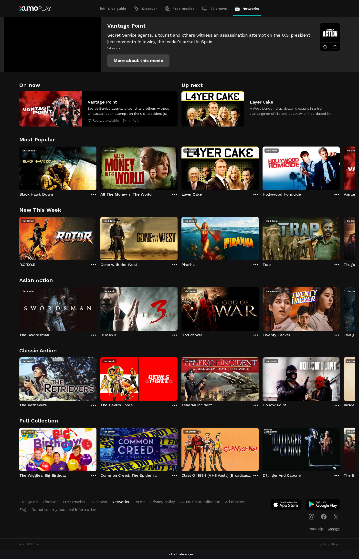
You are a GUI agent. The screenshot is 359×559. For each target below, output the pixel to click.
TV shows (218, 9)
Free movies (183, 9)
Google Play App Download (323, 505)
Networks (251, 9)
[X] (336, 516)
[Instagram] (311, 516)
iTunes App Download (286, 505)
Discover (149, 9)
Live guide (117, 9)
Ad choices (235, 501)
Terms (139, 501)
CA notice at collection (200, 501)
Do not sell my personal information (64, 509)
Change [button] (334, 529)
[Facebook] (323, 516)
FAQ (23, 509)
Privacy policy (162, 501)
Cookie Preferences (179, 554)
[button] (138, 60)
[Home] (35, 8)
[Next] (340, 167)
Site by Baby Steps (326, 544)
